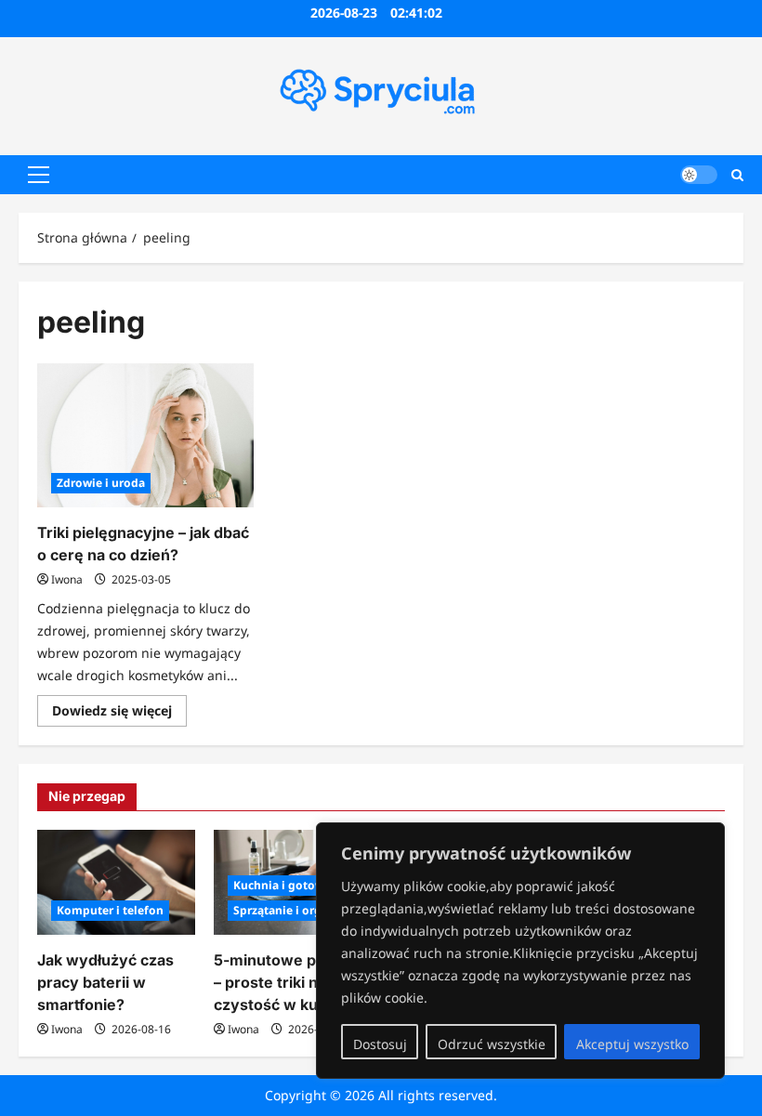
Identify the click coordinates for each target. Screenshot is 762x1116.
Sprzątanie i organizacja (300, 910)
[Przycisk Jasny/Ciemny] (698, 174)
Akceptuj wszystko (632, 1044)
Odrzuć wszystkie (491, 1044)
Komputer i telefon (110, 910)
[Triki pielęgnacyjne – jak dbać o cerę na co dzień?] (145, 435)
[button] (39, 174)
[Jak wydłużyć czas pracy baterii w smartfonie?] (116, 882)
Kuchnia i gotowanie (290, 885)
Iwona (67, 579)
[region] (520, 950)
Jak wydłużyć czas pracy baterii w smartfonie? (105, 982)
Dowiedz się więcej (119, 714)
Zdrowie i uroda (101, 483)
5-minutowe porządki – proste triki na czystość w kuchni (292, 982)
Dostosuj (380, 1044)
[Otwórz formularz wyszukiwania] (737, 174)
